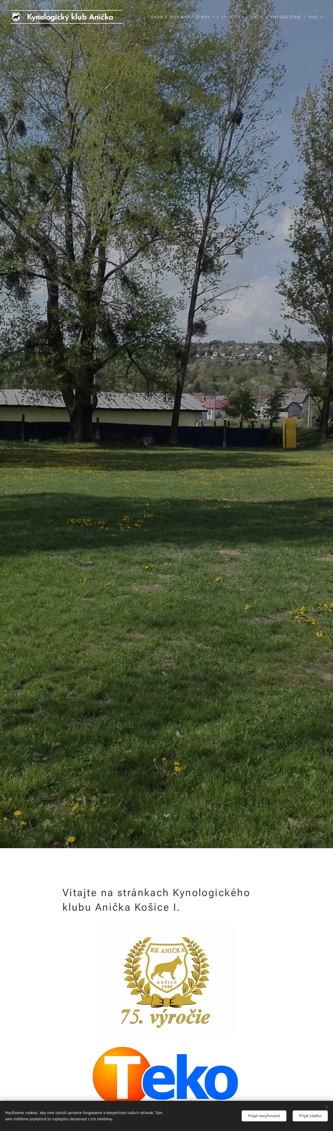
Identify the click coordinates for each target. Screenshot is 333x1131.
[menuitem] (159, 16)
